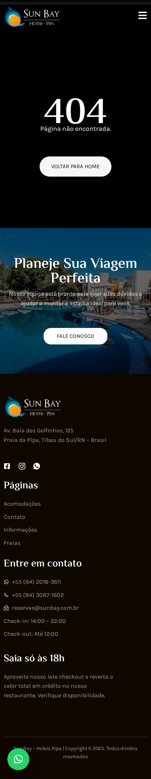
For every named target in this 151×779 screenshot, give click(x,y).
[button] (18, 759)
